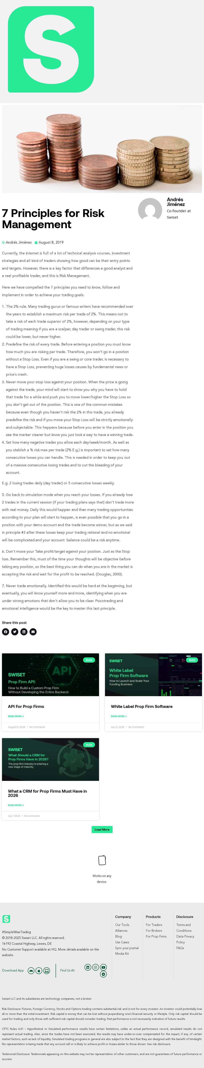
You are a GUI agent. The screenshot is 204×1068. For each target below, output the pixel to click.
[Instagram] (95, 967)
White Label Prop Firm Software (142, 706)
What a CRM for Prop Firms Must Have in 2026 (47, 793)
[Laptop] (46, 970)
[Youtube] (103, 967)
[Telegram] (103, 974)
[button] (5, 631)
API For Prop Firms (26, 706)
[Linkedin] (87, 967)
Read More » (16, 716)
